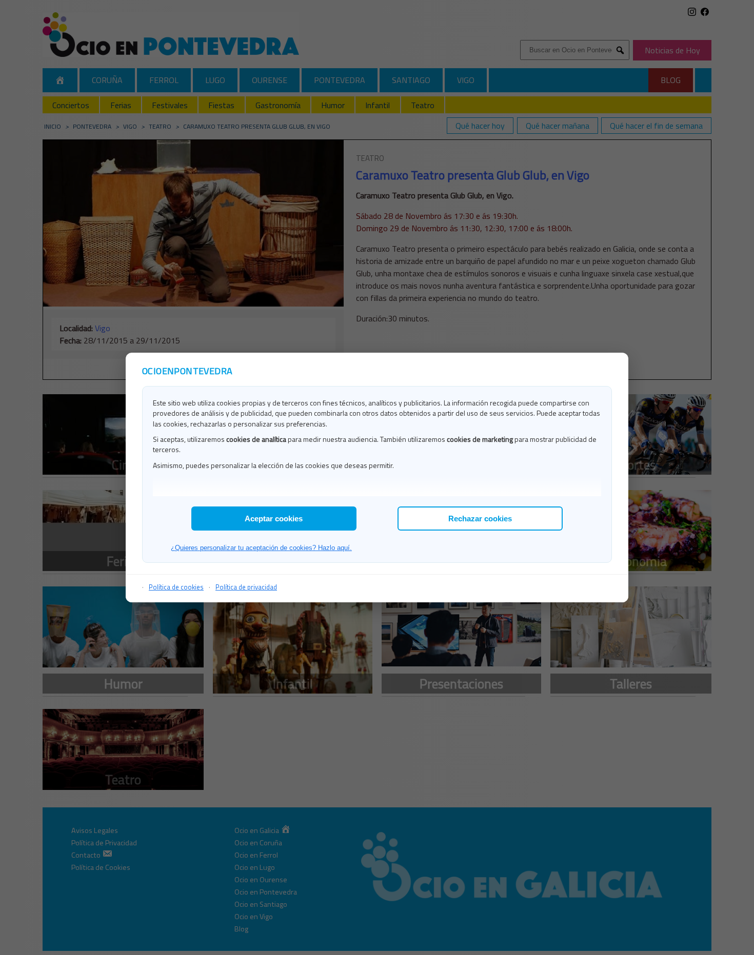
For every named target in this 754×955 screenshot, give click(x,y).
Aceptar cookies (274, 518)
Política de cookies (176, 587)
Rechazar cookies (480, 518)
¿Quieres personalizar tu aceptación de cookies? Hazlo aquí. (261, 548)
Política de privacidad (246, 587)
